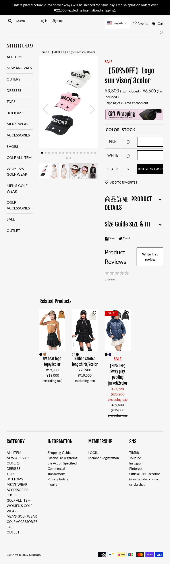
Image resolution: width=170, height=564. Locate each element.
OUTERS (13, 79)
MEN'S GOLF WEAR (17, 188)
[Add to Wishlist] (61, 313)
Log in (43, 21)
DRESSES (14, 90)
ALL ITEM (14, 57)
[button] (117, 23)
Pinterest (135, 468)
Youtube (135, 458)
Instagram (136, 463)
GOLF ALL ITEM (19, 157)
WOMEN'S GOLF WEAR (17, 171)
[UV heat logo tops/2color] (52, 330)
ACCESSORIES (18, 135)
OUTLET (13, 230)
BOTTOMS (15, 113)
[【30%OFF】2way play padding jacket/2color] (118, 330)
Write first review (150, 256)
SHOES (12, 146)
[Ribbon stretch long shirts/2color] (85, 330)
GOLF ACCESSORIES (18, 205)
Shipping (110, 103)
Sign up (57, 21)
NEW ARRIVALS (19, 68)
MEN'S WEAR (18, 124)
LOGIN (93, 453)
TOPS (11, 101)
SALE (11, 219)
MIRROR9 (35, 554)
